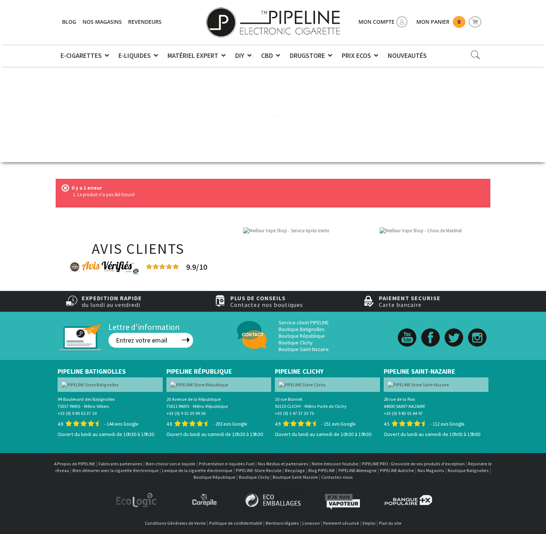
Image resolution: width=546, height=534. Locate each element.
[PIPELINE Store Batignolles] (90, 384)
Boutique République (302, 335)
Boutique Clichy (296, 342)
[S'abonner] (185, 340)
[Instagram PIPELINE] (477, 329)
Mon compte (376, 21)
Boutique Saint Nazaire (304, 349)
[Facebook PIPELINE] (430, 329)
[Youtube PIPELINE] (407, 329)
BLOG (69, 21)
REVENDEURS (145, 21)
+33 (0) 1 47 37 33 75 (294, 413)
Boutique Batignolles (302, 329)
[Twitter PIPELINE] (454, 329)
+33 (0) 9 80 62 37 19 (77, 413)
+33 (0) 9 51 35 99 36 (185, 413)
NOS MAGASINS (102, 21)
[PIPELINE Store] (273, 22)
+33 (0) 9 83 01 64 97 (403, 413)
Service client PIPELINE (304, 322)
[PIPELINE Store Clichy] (302, 384)
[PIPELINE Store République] (199, 384)
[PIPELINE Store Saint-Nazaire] (418, 384)
